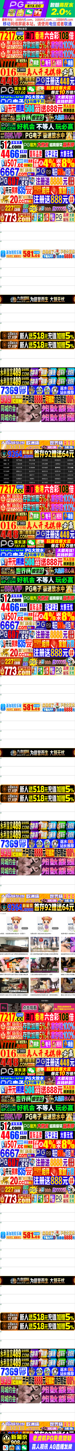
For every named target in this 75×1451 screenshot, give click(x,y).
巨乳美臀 (45, 464)
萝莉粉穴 (70, 479)
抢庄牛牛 (32, 471)
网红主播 (32, 460)
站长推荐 (6, 467)
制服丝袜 (70, 464)
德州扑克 (45, 471)
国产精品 (19, 460)
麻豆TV (32, 475)
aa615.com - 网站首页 (16, 29)
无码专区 (6, 479)
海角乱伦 (45, 479)
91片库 (57, 475)
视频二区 (6, 464)
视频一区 (6, 460)
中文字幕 (32, 464)
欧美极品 (70, 460)
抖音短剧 (19, 475)
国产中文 (19, 482)
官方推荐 (6, 471)
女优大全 (70, 475)
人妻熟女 (58, 464)
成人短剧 (45, 482)
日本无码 (45, 460)
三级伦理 (19, 464)
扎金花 (70, 471)
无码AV (6, 475)
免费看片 (19, 479)
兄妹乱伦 (32, 482)
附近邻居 (19, 467)
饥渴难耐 (32, 467)
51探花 (45, 475)
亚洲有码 (58, 460)
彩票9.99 (58, 471)
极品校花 (58, 482)
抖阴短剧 (70, 482)
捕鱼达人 (19, 471)
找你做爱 (45, 467)
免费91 (32, 479)
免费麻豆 (58, 479)
